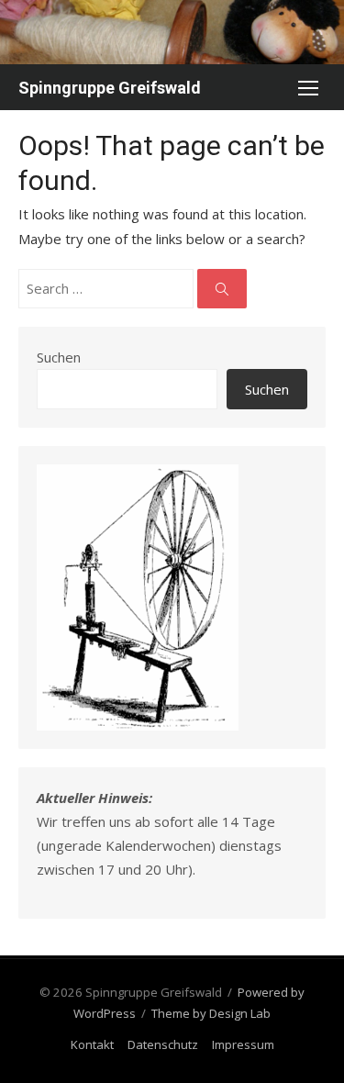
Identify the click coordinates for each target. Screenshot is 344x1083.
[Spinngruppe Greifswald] (172, 32)
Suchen (59, 357)
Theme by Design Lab (211, 1013)
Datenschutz (163, 1044)
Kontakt (92, 1044)
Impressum (243, 1044)
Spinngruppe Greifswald (109, 87)
